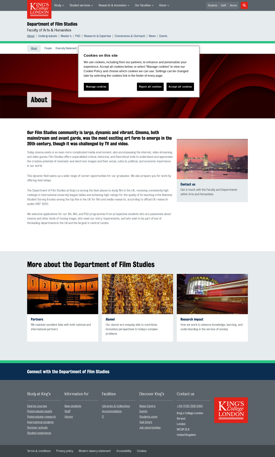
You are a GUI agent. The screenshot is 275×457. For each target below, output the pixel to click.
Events (163, 36)
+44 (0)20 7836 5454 (190, 406)
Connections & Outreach (130, 36)
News (152, 36)
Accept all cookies (180, 86)
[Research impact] (212, 294)
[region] (139, 71)
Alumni (233, 5)
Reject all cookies (150, 86)
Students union (148, 416)
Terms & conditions (39, 451)
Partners (37, 319)
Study (57, 5)
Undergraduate (47, 36)
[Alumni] (137, 294)
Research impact (192, 319)
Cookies (141, 451)
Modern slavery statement (95, 451)
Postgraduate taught (39, 411)
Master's (66, 36)
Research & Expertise (97, 36)
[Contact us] (212, 159)
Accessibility (123, 451)
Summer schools (37, 427)
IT (103, 416)
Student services (80, 5)
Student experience (39, 433)
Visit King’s (145, 422)
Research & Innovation (112, 5)
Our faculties (143, 5)
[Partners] (62, 294)
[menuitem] (59, 5)
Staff (223, 5)
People (48, 48)
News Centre (147, 406)
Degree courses (37, 406)
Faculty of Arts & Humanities (49, 30)
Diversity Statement (66, 48)
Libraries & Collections (116, 406)
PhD (77, 36)
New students (73, 406)
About (162, 5)
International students (40, 422)
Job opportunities (150, 427)
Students (212, 5)
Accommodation (112, 411)
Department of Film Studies (52, 24)
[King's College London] (231, 406)
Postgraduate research (41, 416)
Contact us (188, 184)
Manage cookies (96, 86)
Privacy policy (64, 451)
